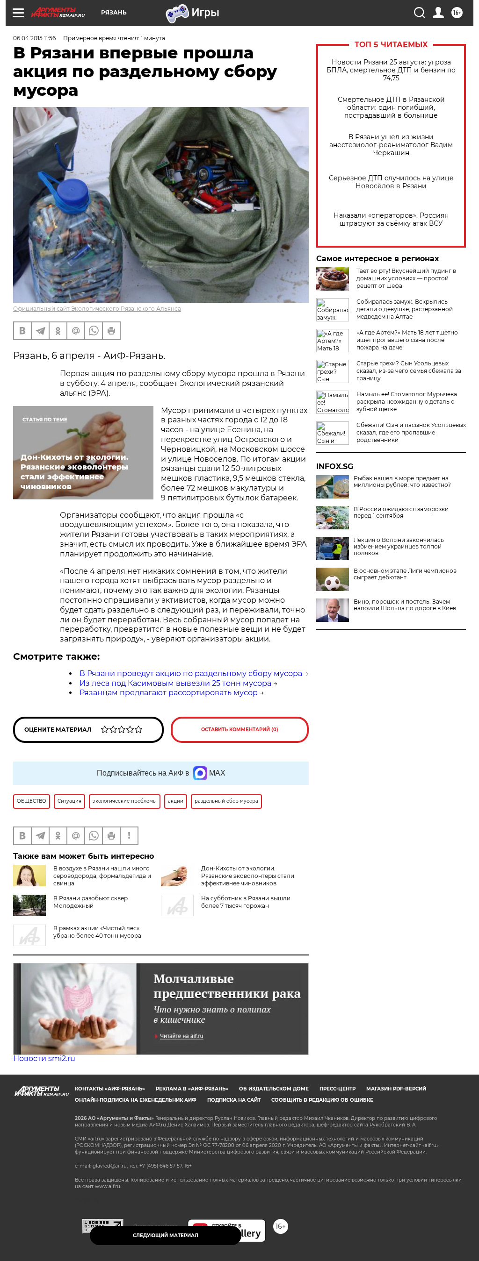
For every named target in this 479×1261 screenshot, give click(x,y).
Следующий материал (165, 1236)
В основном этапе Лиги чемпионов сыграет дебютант (405, 574)
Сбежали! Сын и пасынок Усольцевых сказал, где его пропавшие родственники (411, 432)
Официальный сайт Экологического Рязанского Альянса (97, 308)
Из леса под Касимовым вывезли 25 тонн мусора (175, 683)
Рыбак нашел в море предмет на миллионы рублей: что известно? (402, 481)
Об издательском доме (274, 1089)
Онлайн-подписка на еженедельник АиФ (135, 1100)
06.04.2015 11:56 (34, 38)
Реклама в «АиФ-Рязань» (192, 1089)
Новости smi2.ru (44, 1058)
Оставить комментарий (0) (239, 730)
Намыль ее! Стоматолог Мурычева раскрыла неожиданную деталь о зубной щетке (406, 402)
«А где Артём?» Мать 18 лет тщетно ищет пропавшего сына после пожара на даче (407, 340)
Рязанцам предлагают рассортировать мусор (169, 692)
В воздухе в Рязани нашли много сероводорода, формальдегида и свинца (102, 876)
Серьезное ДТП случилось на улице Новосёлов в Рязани (391, 182)
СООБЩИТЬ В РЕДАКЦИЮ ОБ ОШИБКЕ (322, 1100)
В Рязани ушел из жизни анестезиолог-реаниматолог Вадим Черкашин (391, 145)
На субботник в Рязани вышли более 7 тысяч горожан (245, 902)
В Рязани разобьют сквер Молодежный (90, 902)
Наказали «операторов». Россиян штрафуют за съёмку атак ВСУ (391, 220)
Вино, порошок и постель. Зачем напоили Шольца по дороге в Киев (405, 605)
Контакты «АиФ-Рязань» (110, 1089)
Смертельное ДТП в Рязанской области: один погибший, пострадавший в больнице (391, 108)
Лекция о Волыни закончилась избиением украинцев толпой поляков (399, 546)
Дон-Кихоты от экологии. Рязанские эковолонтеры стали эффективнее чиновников (247, 876)
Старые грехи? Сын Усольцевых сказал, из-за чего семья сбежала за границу (408, 371)
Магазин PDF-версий (396, 1089)
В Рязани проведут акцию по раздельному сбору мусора (191, 673)
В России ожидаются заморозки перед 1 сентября (401, 512)
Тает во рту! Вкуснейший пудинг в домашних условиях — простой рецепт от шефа (406, 278)
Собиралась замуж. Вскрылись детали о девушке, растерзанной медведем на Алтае (404, 309)
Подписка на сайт (234, 1100)
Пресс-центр (337, 1089)
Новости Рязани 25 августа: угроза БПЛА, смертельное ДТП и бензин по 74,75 (391, 70)
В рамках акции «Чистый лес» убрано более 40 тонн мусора (97, 932)
